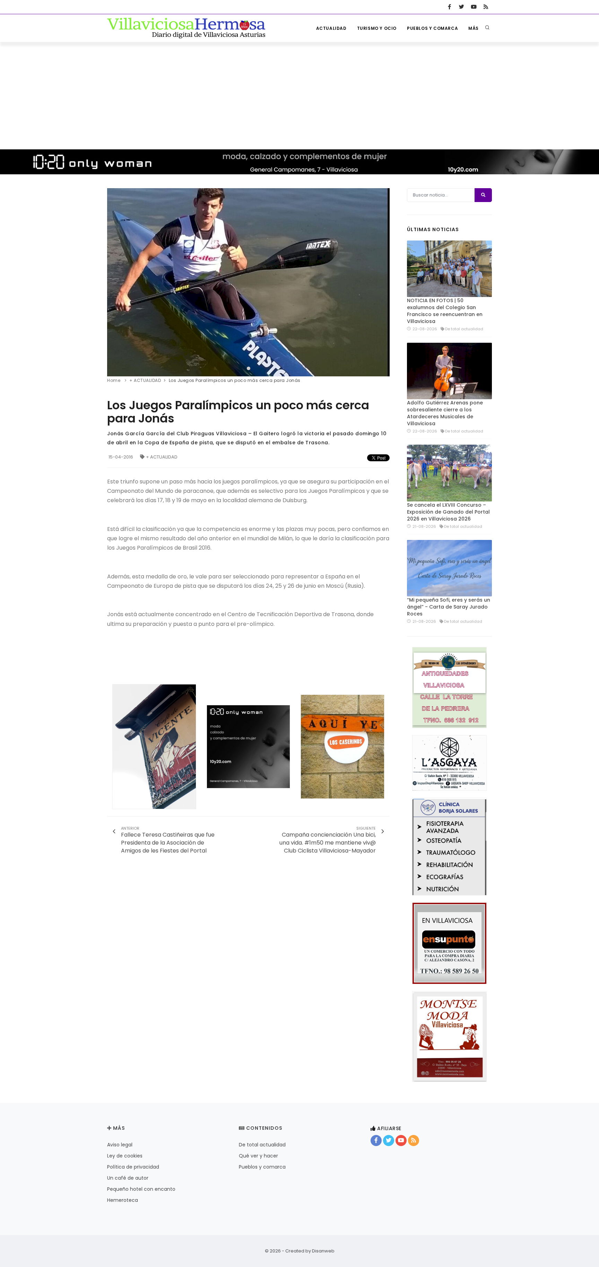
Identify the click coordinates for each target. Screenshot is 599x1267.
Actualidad (331, 28)
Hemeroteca (122, 1200)
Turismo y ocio (377, 28)
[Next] (383, 281)
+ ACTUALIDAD (161, 457)
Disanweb (323, 1251)
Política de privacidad (133, 1166)
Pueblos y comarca (432, 28)
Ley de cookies (124, 1155)
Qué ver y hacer (258, 1155)
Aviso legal (119, 1144)
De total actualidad (262, 1144)
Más (473, 28)
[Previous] (114, 281)
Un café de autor (127, 1177)
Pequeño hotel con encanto (141, 1189)
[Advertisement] (299, 93)
